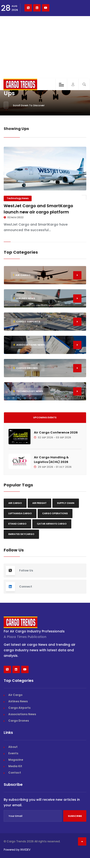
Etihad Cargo (17, 523)
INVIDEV (25, 850)
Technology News (18, 198)
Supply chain (65, 503)
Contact (14, 773)
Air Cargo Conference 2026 (56, 432)
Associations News (22, 714)
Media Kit (15, 766)
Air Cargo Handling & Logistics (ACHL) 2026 (51, 459)
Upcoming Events (45, 417)
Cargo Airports (19, 708)
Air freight (39, 503)
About (13, 747)
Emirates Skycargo (21, 534)
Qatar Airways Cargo (52, 523)
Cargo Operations (55, 513)
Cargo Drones (18, 721)
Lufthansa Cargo (20, 513)
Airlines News (18, 701)
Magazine (15, 760)
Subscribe (75, 816)
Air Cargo (15, 503)
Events (13, 753)
